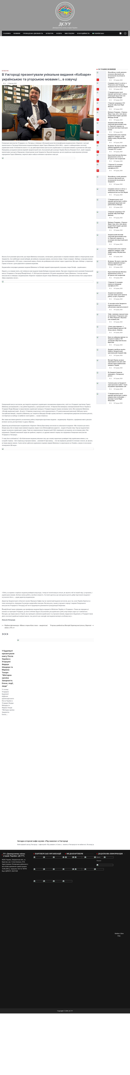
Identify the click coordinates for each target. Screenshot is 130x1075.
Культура (49, 33)
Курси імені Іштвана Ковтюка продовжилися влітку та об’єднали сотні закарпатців (117, 156)
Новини (99, 860)
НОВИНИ (17, 33)
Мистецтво (69, 33)
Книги (98, 857)
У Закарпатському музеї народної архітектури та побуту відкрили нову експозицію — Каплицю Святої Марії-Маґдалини (117, 397)
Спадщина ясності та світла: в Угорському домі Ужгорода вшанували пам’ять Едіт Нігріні (118, 84)
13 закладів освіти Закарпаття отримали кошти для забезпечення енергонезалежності (118, 305)
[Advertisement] (65, 50)
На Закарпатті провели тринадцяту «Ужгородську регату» (116, 374)
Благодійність (83, 33)
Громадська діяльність (33, 33)
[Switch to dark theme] (120, 33)
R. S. (4, 83)
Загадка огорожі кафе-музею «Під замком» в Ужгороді (42, 841)
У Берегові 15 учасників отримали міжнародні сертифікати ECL (115, 166)
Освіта (59, 33)
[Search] (125, 33)
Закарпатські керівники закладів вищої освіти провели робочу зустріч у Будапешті (117, 294)
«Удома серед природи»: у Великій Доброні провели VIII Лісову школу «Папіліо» (117, 328)
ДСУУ (65, 24)
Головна (7, 33)
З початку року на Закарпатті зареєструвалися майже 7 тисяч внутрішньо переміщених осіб (117, 384)
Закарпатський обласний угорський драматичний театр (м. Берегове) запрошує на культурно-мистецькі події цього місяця (118, 126)
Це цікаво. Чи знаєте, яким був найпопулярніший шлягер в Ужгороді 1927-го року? (117, 147)
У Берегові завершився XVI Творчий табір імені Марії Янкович (116, 104)
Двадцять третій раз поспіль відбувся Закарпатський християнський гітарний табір (117, 351)
